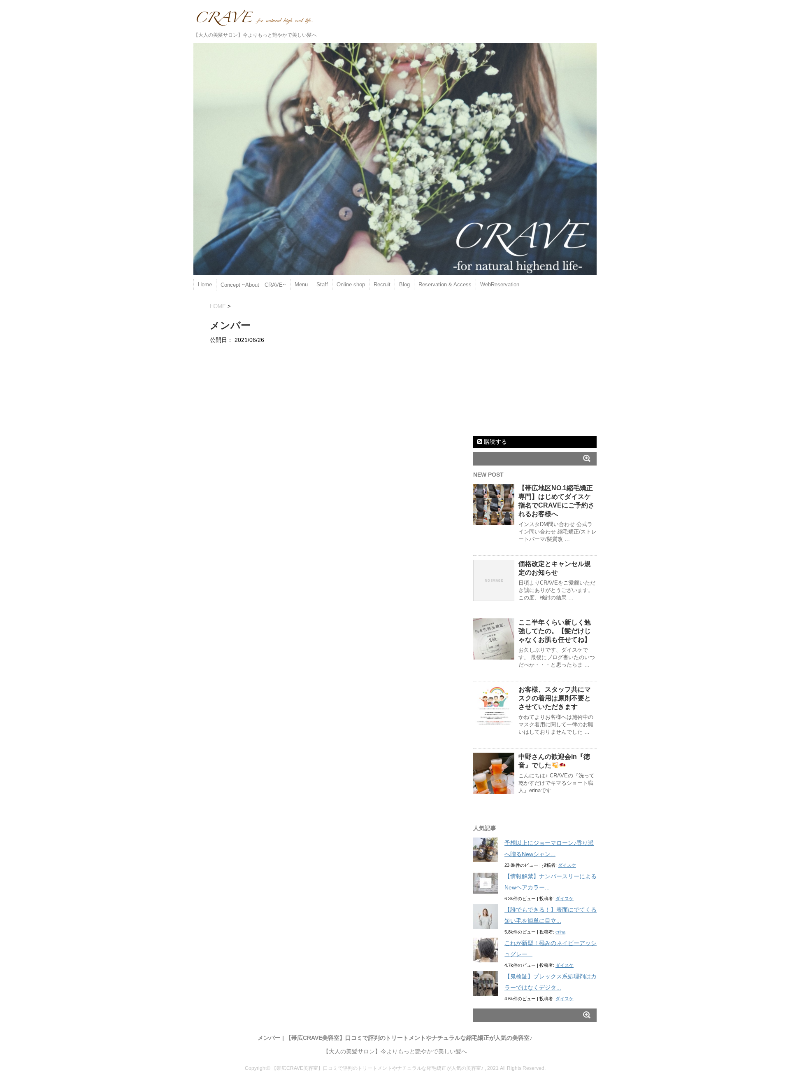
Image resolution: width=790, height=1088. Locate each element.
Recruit (382, 284)
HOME (218, 306)
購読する (494, 441)
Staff (322, 284)
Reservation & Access (445, 284)
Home (205, 284)
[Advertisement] (535, 368)
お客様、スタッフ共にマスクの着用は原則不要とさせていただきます (554, 698)
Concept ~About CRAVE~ (253, 285)
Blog (404, 284)
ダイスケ (567, 865)
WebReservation (499, 284)
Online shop (351, 284)
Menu (301, 284)
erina (560, 931)
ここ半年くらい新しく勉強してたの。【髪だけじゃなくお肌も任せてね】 (554, 631)
